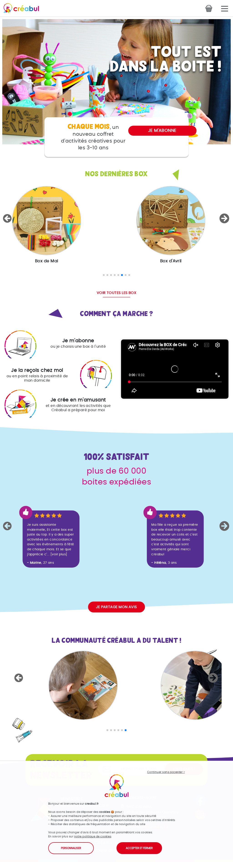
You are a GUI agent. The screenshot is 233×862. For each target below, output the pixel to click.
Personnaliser (71, 848)
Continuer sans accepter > (166, 772)
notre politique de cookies (92, 836)
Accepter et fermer (139, 848)
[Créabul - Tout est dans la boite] (19, 9)
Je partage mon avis (116, 607)
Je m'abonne (162, 130)
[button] (8, 219)
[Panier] (209, 8)
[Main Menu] (224, 8)
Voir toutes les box (117, 293)
